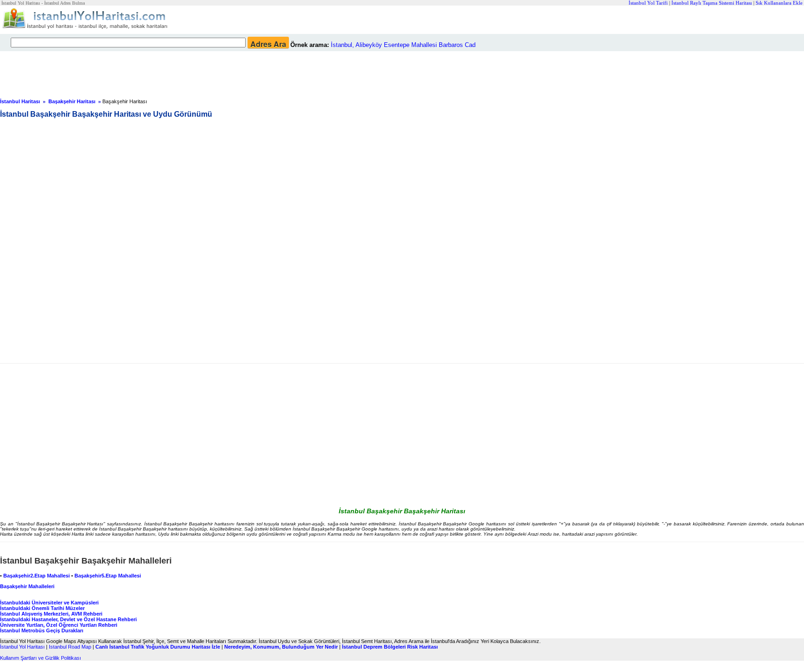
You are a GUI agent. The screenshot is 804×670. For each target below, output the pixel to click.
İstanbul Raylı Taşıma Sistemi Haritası (711, 3)
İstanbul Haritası (20, 101)
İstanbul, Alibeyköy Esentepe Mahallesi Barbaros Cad (403, 44)
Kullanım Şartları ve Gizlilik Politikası (40, 658)
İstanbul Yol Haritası (22, 647)
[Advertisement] (225, 72)
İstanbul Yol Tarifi (648, 3)
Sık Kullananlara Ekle (779, 3)
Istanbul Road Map (70, 647)
